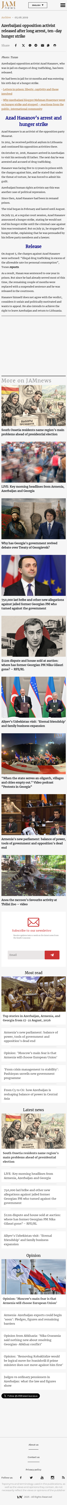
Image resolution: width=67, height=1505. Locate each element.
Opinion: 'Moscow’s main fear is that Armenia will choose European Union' (30, 1055)
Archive (7, 17)
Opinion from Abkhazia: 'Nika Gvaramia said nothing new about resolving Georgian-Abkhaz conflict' (32, 1340)
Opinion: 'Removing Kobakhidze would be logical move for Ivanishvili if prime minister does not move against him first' (33, 1361)
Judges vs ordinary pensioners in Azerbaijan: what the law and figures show (30, 1381)
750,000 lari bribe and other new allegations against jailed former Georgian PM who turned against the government (32, 604)
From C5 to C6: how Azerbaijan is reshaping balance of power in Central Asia (31, 1094)
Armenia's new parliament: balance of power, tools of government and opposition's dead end (33, 843)
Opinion (33, 1255)
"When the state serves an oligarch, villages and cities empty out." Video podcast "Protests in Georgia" (32, 782)
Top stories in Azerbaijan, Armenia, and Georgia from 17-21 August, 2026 (31, 1018)
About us (33, 1444)
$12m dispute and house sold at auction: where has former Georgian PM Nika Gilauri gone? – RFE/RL (32, 665)
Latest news (33, 1110)
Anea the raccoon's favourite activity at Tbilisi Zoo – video (29, 902)
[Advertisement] (33, 346)
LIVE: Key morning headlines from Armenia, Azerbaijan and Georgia (32, 489)
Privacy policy (33, 1469)
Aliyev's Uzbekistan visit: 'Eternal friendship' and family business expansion (33, 724)
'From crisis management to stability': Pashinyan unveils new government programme (31, 1074)
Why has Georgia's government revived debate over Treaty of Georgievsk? (29, 545)
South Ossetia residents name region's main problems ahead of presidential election (32, 432)
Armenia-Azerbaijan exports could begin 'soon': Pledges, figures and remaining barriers (33, 1319)
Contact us (33, 1457)
